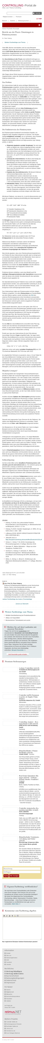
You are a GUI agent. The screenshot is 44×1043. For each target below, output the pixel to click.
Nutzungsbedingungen (15, 978)
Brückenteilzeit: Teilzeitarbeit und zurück (18, 620)
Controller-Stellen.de (11, 1021)
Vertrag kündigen (14, 971)
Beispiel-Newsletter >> (19, 650)
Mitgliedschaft (10, 992)
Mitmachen (9, 994)
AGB (7, 960)
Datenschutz (11, 980)
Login (40, 18)
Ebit (32, 295)
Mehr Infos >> (16, 904)
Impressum (10, 983)
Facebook (9, 962)
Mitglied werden (8, 17)
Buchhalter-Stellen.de (12, 1026)
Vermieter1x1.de (10, 1030)
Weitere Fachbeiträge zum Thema (15, 42)
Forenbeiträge (27, 599)
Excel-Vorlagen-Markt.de (13, 1033)
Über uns (8, 955)
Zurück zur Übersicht (22, 604)
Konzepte (16, 29)
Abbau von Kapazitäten (13, 618)
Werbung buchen (23, 21)
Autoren (12, 21)
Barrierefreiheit (12, 976)
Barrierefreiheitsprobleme (13, 996)
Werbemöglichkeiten (11, 957)
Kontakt (8, 953)
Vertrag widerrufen (14, 974)
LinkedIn (8, 964)
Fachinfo (9, 29)
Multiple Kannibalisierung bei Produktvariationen (21, 615)
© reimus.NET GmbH (8, 1039)
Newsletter (9, 998)
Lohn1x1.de (9, 1028)
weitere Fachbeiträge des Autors (12, 599)
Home (4, 29)
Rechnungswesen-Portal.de (13, 1024)
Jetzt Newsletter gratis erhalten (17, 654)
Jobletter (8, 1001)
